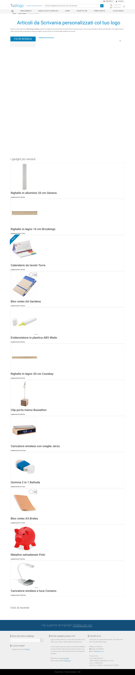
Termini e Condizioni (70, 672)
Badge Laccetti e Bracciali (48, 11)
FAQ (79, 672)
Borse (67, 11)
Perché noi (67, 660)
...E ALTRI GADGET (118, 11)
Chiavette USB (82, 11)
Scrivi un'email (65, 658)
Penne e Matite (99, 11)
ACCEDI (120, 1)
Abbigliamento (26, 11)
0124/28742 (116, 5)
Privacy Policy (59, 672)
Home (14, 13)
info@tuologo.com (98, 651)
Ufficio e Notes (22, 13)
